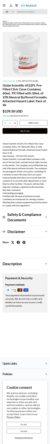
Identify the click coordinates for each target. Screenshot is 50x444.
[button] (16, 5)
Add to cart (33, 123)
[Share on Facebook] (18, 242)
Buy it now (25, 131)
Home (5, 21)
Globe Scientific (9, 81)
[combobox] (25, 11)
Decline (23, 431)
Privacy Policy (14, 417)
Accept (24, 424)
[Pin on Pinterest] (24, 242)
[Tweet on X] (13, 242)
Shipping (6, 116)
